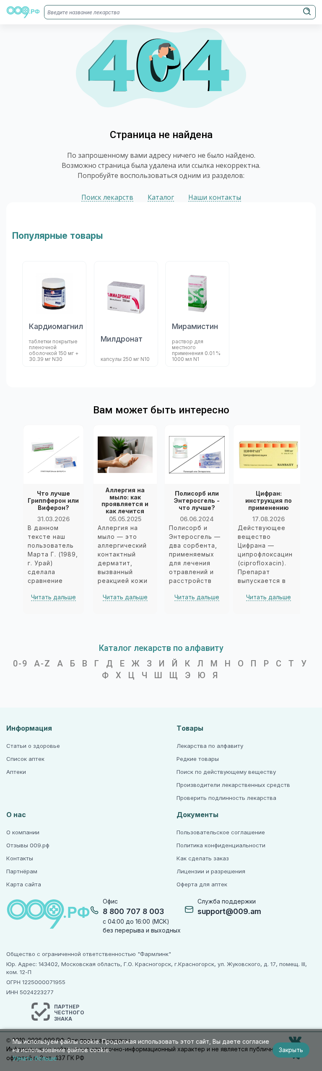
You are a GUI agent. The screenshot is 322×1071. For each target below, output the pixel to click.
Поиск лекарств (107, 197)
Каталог (161, 197)
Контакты (19, 858)
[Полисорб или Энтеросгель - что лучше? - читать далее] (197, 454)
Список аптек (25, 759)
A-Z (42, 663)
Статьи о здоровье (33, 746)
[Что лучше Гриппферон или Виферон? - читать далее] (53, 454)
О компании (22, 832)
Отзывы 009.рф (27, 845)
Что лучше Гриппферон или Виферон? (53, 500)
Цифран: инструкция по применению (268, 500)
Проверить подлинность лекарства (226, 798)
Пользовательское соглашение (221, 832)
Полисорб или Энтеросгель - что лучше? (197, 500)
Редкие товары (198, 759)
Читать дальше (53, 597)
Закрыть (291, 1050)
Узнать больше (35, 1058)
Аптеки (16, 772)
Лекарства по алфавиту (210, 746)
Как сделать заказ (203, 858)
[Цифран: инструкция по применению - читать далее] (269, 454)
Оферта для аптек (202, 884)
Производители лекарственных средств (233, 785)
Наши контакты (214, 197)
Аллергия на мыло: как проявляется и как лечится (124, 501)
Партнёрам (21, 871)
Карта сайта (23, 884)
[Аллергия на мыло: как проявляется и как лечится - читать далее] (125, 454)
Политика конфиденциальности (221, 845)
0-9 (20, 663)
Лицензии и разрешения (211, 871)
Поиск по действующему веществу (226, 772)
